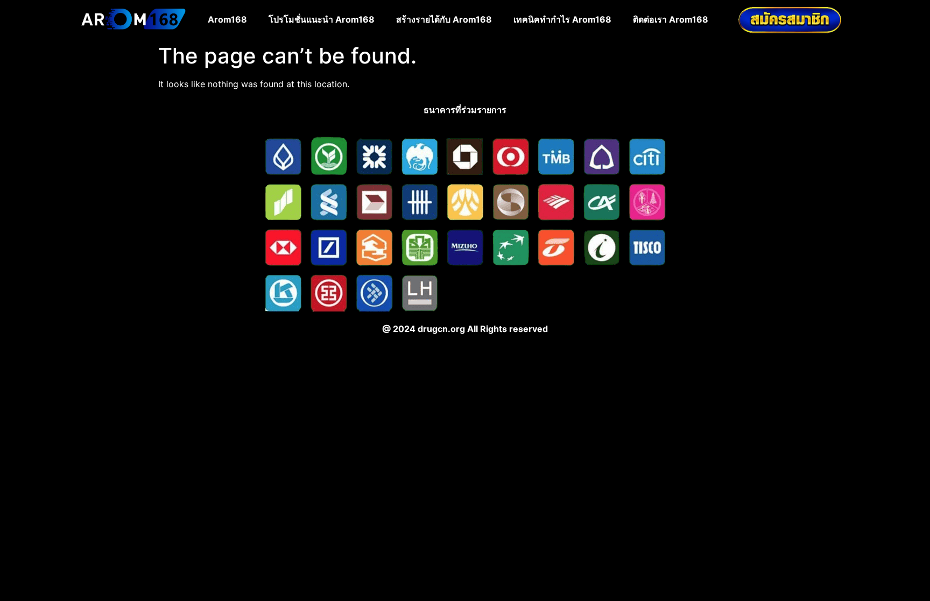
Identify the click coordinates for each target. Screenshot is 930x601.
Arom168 (227, 19)
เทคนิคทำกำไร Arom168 (562, 19)
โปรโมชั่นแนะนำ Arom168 (322, 19)
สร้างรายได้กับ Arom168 (444, 19)
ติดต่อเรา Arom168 (670, 19)
